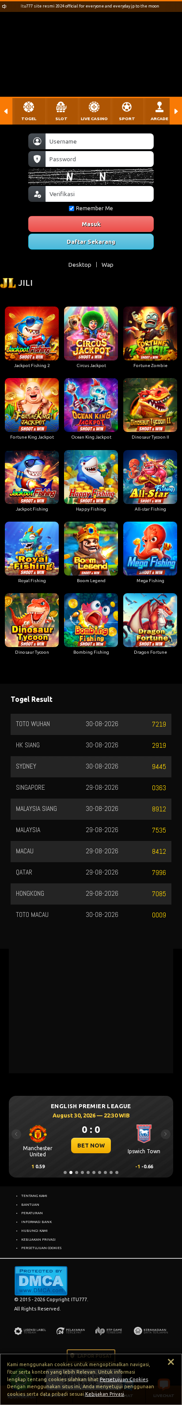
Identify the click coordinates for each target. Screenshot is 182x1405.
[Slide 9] (111, 1172)
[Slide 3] (76, 1172)
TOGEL (28, 118)
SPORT (127, 118)
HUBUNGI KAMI (34, 1230)
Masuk (91, 223)
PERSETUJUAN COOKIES (41, 1248)
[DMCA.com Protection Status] (41, 1280)
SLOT (61, 118)
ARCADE (159, 118)
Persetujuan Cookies (124, 1379)
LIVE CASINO (94, 118)
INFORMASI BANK (36, 1221)
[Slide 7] (99, 1172)
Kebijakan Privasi (104, 1394)
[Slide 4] (82, 1172)
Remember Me (94, 208)
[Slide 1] (65, 1172)
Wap (108, 264)
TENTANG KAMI (34, 1195)
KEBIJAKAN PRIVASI (38, 1239)
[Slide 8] (105, 1172)
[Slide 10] (116, 1172)
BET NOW (85, 1145)
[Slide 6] (93, 1172)
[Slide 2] (70, 1172)
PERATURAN (32, 1213)
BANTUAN (30, 1204)
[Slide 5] (88, 1172)
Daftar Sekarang (91, 241)
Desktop (79, 264)
